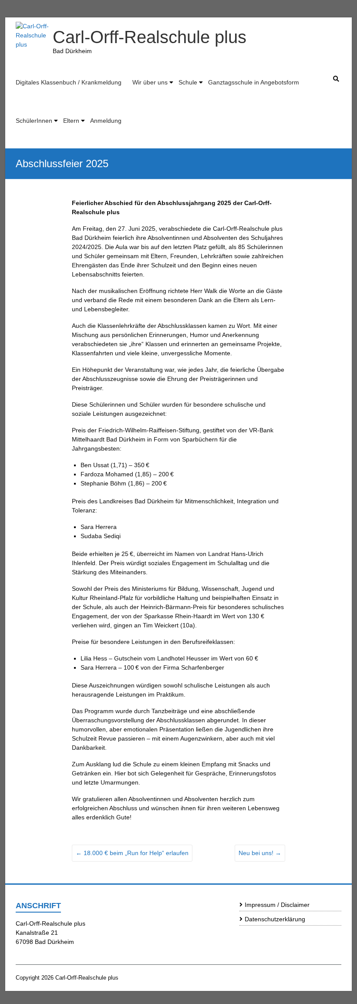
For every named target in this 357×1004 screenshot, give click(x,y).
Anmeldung (105, 120)
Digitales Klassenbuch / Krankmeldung (68, 82)
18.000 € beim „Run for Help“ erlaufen (132, 852)
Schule (187, 82)
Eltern (71, 120)
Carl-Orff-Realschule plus (149, 37)
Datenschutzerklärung (275, 919)
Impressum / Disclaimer (277, 904)
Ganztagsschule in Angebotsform (253, 82)
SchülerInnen (34, 120)
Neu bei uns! (260, 852)
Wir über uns (150, 82)
